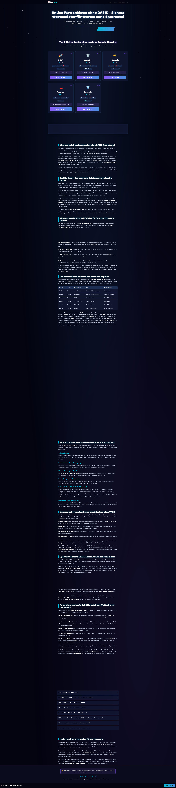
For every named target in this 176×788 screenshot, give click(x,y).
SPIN (88, 355)
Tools (123, 2)
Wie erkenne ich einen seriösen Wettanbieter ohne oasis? (74, 722)
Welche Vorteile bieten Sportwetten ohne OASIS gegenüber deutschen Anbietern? (81, 717)
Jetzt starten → (106, 29)
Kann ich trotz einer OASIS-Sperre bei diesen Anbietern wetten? (76, 697)
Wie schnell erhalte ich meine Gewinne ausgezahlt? (72, 707)
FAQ (127, 2)
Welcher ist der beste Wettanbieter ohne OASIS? (72, 702)
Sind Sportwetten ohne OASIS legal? (68, 692)
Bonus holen (169, 785)
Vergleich (110, 2)
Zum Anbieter (60, 77)
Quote (60, 378)
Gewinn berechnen (88, 391)
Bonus (119, 2)
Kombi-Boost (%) (63, 384)
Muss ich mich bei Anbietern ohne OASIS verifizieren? (73, 712)
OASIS (115, 2)
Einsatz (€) (61, 372)
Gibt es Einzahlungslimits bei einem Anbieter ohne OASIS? (74, 727)
